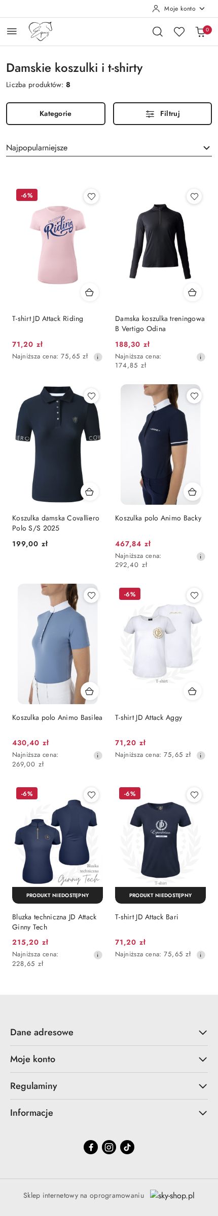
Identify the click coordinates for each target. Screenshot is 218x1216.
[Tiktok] (127, 1147)
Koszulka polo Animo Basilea (57, 717)
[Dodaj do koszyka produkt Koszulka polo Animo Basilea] (90, 691)
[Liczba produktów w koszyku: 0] (200, 31)
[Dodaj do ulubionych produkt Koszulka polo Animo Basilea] (91, 595)
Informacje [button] (31, 1112)
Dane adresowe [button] (42, 1032)
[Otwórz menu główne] (12, 31)
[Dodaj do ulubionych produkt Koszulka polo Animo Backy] (194, 395)
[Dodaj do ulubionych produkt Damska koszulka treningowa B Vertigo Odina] (194, 196)
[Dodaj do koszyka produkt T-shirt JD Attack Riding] (90, 292)
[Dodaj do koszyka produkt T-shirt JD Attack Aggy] (193, 691)
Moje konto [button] (32, 1059)
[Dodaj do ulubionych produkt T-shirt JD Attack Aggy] (194, 595)
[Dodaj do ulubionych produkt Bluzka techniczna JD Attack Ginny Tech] (91, 794)
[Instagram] (109, 1147)
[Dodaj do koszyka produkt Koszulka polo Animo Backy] (193, 491)
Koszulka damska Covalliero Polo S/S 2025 (55, 523)
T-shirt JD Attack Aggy (148, 717)
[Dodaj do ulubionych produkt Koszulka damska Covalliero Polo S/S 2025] (91, 395)
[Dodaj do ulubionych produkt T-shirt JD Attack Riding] (91, 196)
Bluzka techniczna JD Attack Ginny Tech (54, 922)
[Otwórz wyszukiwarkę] (157, 31)
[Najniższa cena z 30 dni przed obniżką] (98, 357)
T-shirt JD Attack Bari (146, 917)
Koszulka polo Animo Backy (158, 518)
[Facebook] (91, 1147)
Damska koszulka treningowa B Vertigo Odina (160, 323)
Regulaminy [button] (33, 1085)
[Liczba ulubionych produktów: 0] (179, 31)
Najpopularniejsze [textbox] (36, 147)
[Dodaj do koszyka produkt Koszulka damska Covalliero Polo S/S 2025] (90, 491)
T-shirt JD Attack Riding (48, 318)
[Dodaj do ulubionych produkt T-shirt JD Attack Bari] (194, 794)
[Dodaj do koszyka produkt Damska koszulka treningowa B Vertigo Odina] (193, 292)
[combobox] (109, 147)
